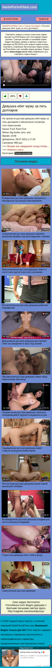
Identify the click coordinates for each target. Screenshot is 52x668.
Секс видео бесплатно (26, 602)
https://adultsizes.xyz (38, 51)
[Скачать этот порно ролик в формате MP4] (26, 96)
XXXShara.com (22, 37)
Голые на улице (23, 153)
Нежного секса (15, 150)
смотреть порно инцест (26, 54)
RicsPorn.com (21, 44)
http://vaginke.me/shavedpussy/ (26, 611)
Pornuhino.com (13, 49)
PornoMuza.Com (15, 605)
